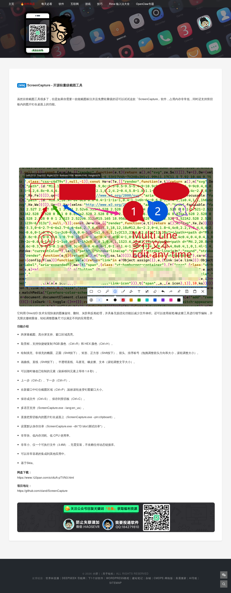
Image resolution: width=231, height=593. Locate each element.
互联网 (75, 4)
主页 (11, 4)
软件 (61, 4)
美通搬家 (181, 578)
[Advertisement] (116, 135)
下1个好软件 (95, 578)
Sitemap (115, 583)
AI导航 (193, 578)
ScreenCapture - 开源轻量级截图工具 (50, 85)
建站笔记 (137, 578)
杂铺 (148, 578)
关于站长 (108, 573)
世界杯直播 (52, 578)
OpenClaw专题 (145, 4)
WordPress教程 (117, 578)
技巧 (100, 4)
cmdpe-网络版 (163, 578)
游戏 (88, 4)
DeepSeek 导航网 (74, 578)
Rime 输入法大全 (119, 4)
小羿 (95, 573)
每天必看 (46, 4)
